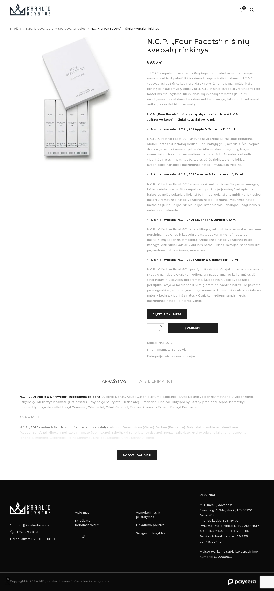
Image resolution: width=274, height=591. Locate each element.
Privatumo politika (150, 525)
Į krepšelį (193, 328)
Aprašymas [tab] (114, 381)
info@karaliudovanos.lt (34, 525)
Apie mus (82, 512)
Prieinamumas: (158, 349)
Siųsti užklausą (167, 314)
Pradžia (15, 28)
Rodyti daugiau (137, 455)
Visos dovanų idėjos (70, 28)
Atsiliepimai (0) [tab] (155, 381)
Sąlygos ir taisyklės (150, 533)
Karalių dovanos (38, 28)
